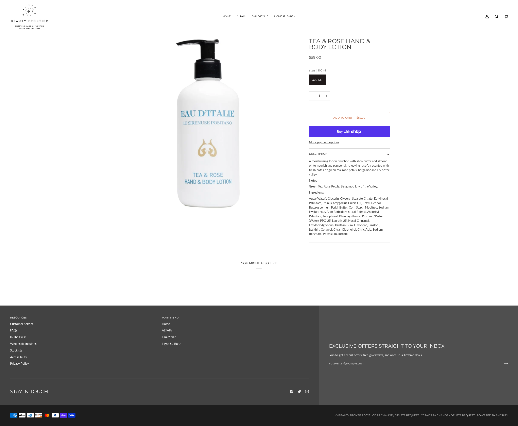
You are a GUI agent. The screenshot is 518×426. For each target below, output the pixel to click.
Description (318, 153)
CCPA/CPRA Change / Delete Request (448, 415)
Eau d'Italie (169, 337)
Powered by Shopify (492, 415)
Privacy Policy (19, 363)
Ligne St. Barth (171, 343)
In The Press (18, 337)
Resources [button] (18, 317)
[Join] (502, 363)
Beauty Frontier (350, 415)
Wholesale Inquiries (23, 343)
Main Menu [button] (170, 317)
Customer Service (22, 324)
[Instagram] (307, 391)
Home (166, 324)
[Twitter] (299, 391)
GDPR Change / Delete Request (395, 415)
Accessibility (18, 357)
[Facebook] (291, 391)
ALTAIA (167, 330)
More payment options (324, 142)
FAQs (13, 330)
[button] (241, 16)
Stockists (16, 350)
